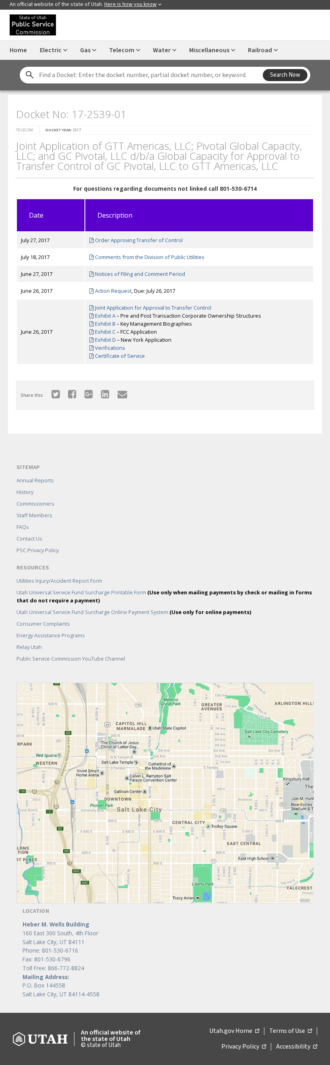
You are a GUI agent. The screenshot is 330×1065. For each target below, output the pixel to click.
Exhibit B (105, 323)
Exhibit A (105, 315)
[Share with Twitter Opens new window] (56, 393)
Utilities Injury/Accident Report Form (59, 580)
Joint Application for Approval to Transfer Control (152, 307)
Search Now (285, 75)
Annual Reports (35, 480)
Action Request (113, 290)
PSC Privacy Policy (37, 550)
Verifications (109, 347)
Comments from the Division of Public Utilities (149, 257)
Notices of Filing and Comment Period (139, 273)
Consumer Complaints (43, 623)
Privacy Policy (243, 1047)
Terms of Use (290, 1031)
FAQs (22, 526)
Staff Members (34, 515)
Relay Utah (29, 647)
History (24, 492)
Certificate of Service (119, 355)
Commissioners (35, 503)
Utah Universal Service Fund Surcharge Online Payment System (133, 612)
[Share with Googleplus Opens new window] (89, 393)
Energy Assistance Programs (50, 635)
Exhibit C (105, 331)
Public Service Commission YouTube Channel (70, 658)
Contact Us (29, 538)
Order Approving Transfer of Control (138, 240)
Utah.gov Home (234, 1031)
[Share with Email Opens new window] (122, 393)
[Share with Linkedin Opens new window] (105, 393)
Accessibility (296, 1047)
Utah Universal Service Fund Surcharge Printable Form (164, 596)
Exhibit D (105, 339)
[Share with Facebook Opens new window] (72, 393)
